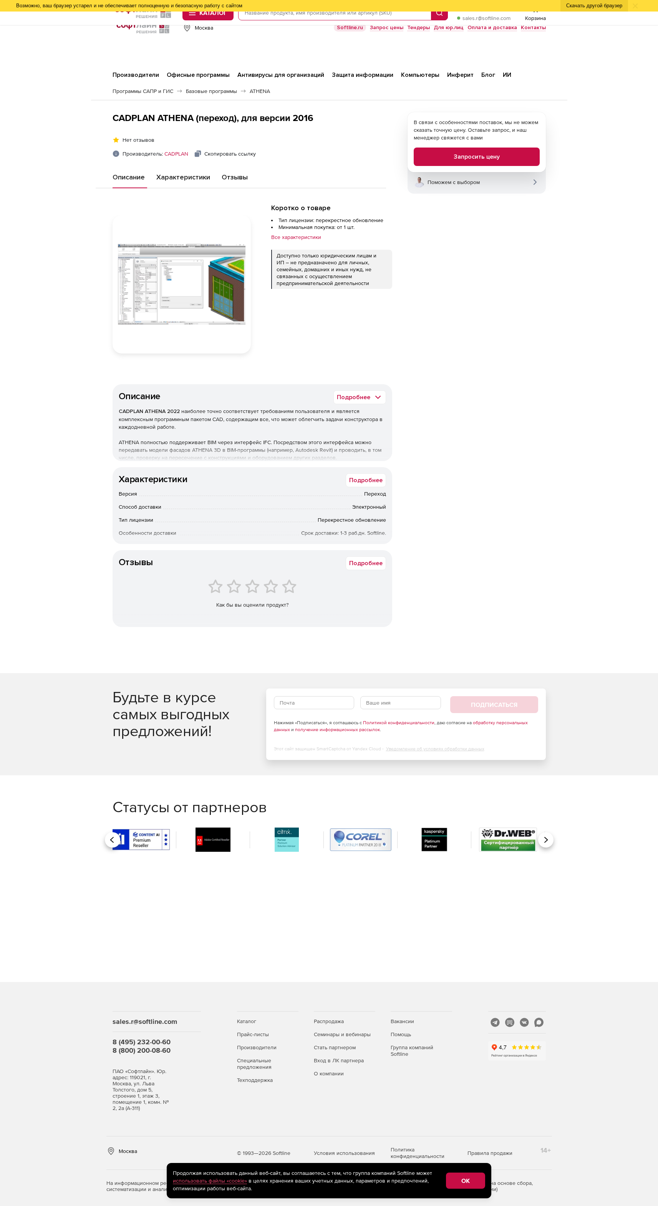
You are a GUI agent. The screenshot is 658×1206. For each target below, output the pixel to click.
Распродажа (329, 1021)
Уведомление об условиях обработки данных (435, 748)
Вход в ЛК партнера (339, 1060)
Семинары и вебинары (342, 1034)
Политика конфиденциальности (417, 1152)
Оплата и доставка (492, 27)
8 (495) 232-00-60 (142, 1042)
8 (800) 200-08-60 (142, 1050)
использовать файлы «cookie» (210, 1181)
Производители (257, 1047)
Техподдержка (255, 1080)
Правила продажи (489, 1153)
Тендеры (418, 27)
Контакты (533, 27)
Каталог (246, 1021)
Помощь (401, 1034)
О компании (329, 1073)
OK (465, 1180)
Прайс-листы (253, 1034)
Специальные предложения (254, 1063)
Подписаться (494, 704)
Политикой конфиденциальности (398, 722)
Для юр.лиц (449, 27)
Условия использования (344, 1153)
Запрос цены (386, 27)
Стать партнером (335, 1047)
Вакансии (402, 1021)
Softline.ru (350, 27)
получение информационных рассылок (337, 729)
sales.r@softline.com (486, 18)
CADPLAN (176, 154)
